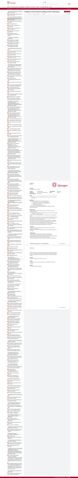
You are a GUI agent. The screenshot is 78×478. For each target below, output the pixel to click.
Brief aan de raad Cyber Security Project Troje (14, 383)
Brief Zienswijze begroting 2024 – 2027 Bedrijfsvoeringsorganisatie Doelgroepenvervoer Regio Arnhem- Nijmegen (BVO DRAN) (15, 157)
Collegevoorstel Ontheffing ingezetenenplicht (13, 286)
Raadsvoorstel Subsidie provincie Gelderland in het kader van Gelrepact (15, 306)
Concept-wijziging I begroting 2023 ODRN (15, 127)
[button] (69, 4)
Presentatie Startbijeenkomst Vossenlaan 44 (14, 26)
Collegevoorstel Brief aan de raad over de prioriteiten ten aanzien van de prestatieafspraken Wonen (15, 357)
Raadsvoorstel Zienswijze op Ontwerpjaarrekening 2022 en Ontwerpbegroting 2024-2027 (14, 265)
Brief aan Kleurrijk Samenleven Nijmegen (14, 327)
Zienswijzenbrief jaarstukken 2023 (15, 118)
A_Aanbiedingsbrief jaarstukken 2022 (14, 92)
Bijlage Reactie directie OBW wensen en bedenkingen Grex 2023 (14, 350)
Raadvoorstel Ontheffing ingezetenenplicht (13, 289)
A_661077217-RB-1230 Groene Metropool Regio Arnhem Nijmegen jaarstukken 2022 (14, 88)
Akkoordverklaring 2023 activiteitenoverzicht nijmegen (13, 376)
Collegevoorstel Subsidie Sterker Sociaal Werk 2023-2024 (14, 398)
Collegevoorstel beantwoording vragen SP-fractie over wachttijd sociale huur (15, 406)
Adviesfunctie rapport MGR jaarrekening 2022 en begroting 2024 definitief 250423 (14, 281)
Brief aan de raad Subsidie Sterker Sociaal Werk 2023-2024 (14, 400)
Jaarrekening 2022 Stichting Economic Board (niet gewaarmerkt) (14, 99)
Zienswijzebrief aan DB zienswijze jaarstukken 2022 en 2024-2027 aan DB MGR (15, 269)
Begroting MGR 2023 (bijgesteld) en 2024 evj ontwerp (15, 278)
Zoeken (44, 2)
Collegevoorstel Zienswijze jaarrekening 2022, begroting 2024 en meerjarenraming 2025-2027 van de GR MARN (15, 176)
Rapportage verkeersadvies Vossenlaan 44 (13, 31)
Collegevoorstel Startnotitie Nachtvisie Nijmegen (13, 388)
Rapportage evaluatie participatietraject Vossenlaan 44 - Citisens (14, 34)
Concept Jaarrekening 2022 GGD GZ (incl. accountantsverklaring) (15, 216)
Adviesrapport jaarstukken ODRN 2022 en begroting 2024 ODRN (14, 136)
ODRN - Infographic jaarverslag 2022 (14, 131)
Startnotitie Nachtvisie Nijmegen (15, 392)
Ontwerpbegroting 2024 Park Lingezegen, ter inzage (14, 62)
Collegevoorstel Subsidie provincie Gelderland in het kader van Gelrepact (15, 304)
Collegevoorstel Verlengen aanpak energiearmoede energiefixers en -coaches (15, 430)
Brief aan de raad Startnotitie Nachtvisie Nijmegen (14, 391)
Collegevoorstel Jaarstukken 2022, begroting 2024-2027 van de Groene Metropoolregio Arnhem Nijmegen (15, 69)
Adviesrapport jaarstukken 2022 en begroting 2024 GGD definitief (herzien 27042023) (15, 231)
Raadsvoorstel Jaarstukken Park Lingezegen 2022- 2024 (14, 57)
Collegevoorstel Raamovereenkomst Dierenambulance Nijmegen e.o (15, 437)
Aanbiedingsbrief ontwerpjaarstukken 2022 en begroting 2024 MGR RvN (15, 273)
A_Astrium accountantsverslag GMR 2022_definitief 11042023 (15, 94)
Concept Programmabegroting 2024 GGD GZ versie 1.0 (15, 222)
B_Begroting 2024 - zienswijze (14, 96)
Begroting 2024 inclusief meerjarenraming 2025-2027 (13, 194)
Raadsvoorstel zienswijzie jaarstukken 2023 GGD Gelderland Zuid (15, 208)
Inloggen (68, 477)
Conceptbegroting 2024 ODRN (14, 128)
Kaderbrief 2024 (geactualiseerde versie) (14, 161)
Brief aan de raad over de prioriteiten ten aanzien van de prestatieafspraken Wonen (13, 361)
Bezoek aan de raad (14, 6)
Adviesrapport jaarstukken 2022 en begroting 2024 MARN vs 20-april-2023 (15, 198)
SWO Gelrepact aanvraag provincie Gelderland (15, 311)
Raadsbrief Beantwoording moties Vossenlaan (15, 22)
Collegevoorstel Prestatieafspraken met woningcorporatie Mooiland (15, 367)
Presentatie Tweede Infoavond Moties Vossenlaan (14, 29)
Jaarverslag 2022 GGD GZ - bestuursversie (13, 219)
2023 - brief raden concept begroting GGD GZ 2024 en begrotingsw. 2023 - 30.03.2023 (15, 224)
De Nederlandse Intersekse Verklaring (13, 446)
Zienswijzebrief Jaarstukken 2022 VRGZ (14, 245)
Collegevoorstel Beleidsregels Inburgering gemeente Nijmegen (14, 319)
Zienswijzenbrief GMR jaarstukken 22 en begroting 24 (15, 76)
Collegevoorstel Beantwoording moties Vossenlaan (14, 19)
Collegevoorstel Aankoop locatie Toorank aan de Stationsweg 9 (14, 474)
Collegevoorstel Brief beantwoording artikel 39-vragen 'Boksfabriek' (14, 419)
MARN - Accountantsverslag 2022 (15, 195)
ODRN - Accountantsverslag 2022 (15, 124)
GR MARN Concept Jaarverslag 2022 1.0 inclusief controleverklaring (15, 191)
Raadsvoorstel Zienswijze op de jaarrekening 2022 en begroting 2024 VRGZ (14, 241)
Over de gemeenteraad (44, 6)
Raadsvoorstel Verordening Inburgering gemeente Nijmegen (14, 322)
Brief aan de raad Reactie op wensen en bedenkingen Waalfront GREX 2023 (14, 346)
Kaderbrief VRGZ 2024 (13, 255)
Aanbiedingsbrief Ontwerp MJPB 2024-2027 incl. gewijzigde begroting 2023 (14, 163)
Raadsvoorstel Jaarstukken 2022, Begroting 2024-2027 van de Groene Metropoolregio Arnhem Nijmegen (14, 73)
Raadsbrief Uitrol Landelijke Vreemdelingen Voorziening (14, 43)
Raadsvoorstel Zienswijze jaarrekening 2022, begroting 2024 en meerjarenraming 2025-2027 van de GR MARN (15, 181)
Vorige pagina (67, 11)
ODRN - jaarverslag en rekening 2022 (14, 123)
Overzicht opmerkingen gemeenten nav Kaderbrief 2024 (15, 228)
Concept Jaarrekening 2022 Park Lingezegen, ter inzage (14, 60)
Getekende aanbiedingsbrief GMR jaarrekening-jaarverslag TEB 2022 (14, 85)
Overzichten (27, 6)
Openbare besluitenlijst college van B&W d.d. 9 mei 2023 (15, 15)
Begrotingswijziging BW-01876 (14, 312)
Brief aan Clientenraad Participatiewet (12, 325)
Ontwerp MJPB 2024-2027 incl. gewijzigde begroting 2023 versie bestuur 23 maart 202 (14, 167)
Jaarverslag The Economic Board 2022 (14, 83)
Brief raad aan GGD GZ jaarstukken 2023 (15, 211)
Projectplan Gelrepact (13, 308)
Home (14, 8)
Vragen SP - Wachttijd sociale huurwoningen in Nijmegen (14, 412)
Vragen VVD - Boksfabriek (14, 424)
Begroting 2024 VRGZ (13, 248)
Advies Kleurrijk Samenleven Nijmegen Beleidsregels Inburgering (14, 335)
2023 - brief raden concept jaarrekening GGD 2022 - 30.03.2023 (14, 214)
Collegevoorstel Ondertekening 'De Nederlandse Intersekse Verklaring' (15, 443)
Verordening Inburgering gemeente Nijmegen (15, 333)
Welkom (8, 6)
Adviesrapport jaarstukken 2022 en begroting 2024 (15, 251)
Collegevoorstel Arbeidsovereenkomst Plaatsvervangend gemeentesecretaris (15, 295)
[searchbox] (55, 4)
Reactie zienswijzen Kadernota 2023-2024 (14, 134)
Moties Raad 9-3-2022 (13, 23)
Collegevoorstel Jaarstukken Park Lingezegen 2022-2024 (15, 52)
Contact (50, 6)
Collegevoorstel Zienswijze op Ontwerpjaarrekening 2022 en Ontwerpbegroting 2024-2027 (14, 262)
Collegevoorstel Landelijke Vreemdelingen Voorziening (13, 41)
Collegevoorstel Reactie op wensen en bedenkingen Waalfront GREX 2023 (15, 344)
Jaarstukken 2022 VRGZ (13, 246)
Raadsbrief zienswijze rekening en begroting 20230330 (15, 253)
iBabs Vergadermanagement (59, 477)
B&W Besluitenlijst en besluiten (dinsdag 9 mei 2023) (28, 8)
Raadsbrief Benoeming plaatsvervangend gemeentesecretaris (15, 298)
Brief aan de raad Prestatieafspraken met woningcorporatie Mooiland (13, 370)
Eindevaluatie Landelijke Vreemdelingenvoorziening (13, 46)
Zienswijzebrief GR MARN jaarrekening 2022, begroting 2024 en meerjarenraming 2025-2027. (14, 185)
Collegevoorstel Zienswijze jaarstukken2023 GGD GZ (13, 206)
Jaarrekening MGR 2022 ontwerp (15, 275)
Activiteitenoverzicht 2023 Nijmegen (13, 374)
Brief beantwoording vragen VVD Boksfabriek (14, 423)
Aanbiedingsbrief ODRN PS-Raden (15, 120)
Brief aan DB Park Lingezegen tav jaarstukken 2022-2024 (14, 54)
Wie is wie (33, 6)
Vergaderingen (21, 6)
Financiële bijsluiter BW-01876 (14, 314)
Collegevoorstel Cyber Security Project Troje (14, 381)
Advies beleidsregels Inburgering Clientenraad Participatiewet (14, 338)
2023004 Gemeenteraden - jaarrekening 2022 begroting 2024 (14, 188)
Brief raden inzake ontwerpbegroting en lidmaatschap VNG (14, 79)
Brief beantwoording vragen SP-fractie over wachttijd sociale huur (14, 410)
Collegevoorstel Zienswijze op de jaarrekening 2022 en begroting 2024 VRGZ (14, 237)
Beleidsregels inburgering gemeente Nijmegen (13, 330)
